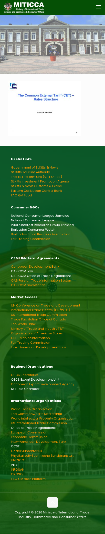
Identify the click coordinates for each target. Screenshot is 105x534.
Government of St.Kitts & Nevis (34, 167)
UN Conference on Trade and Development (45, 305)
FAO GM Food (21, 195)
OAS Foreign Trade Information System (41, 280)
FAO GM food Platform (28, 479)
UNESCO (17, 460)
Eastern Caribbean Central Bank (36, 190)
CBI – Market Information (30, 338)
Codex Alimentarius (26, 451)
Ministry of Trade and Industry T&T (37, 328)
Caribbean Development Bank (35, 266)
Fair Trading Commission (30, 239)
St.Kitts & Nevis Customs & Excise (36, 186)
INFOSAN (17, 469)
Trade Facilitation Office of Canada (38, 319)
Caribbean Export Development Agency (42, 384)
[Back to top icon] (52, 502)
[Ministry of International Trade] (24, 7)
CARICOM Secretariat (28, 285)
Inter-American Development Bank (38, 347)
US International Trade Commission (39, 314)
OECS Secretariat (24, 375)
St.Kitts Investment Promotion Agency (40, 181)
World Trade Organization (31, 409)
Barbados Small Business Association (40, 234)
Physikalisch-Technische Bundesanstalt (42, 455)
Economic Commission (29, 437)
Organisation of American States (37, 333)
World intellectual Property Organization (42, 418)
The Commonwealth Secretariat (36, 413)
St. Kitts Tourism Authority (30, 172)
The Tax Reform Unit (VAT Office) (36, 176)
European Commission (29, 432)
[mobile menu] (98, 7)
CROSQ (17, 474)
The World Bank (23, 324)
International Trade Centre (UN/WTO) (40, 310)
